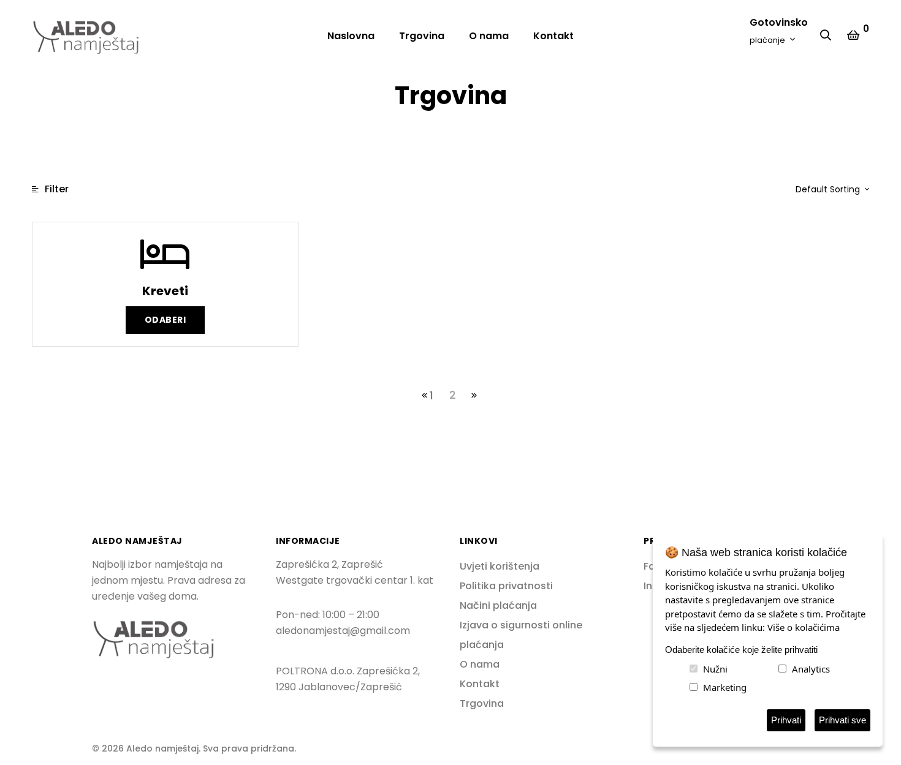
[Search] (828, 36)
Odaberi (165, 320)
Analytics (811, 669)
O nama (489, 36)
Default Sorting (829, 189)
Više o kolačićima (803, 627)
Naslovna (350, 36)
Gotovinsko (779, 30)
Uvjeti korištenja (499, 566)
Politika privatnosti (506, 586)
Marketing (725, 687)
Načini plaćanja (498, 605)
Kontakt (553, 36)
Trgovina (421, 36)
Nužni (715, 669)
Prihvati (786, 720)
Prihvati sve (842, 720)
